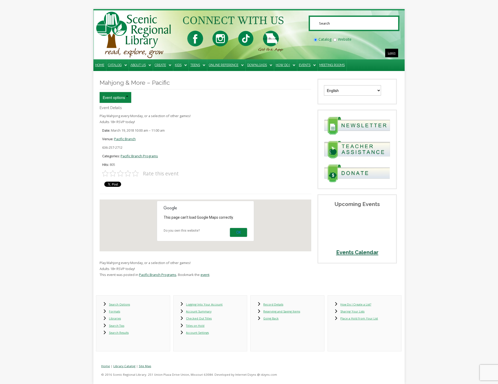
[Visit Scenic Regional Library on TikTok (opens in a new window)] (246, 37)
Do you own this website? (182, 230)
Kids (178, 65)
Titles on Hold (195, 326)
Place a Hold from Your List (359, 318)
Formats (114, 311)
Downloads (257, 65)
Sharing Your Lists (352, 311)
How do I (283, 65)
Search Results (119, 333)
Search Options (119, 304)
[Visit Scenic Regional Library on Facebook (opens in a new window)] (195, 37)
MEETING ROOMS (332, 65)
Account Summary (198, 311)
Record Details (273, 304)
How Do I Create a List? (355, 304)
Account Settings (197, 333)
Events (304, 65)
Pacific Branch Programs (139, 156)
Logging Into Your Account (204, 304)
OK (238, 232)
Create (160, 65)
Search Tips (116, 326)
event (204, 274)
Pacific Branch (125, 139)
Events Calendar (357, 252)
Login (392, 53)
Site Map (145, 366)
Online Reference (223, 65)
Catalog (325, 39)
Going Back (271, 318)
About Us (138, 65)
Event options (114, 97)
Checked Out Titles (199, 318)
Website (344, 39)
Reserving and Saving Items (281, 311)
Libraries (115, 318)
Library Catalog (124, 366)
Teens (195, 65)
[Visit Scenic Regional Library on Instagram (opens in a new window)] (220, 37)
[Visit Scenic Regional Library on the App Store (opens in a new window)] (271, 37)
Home (99, 65)
